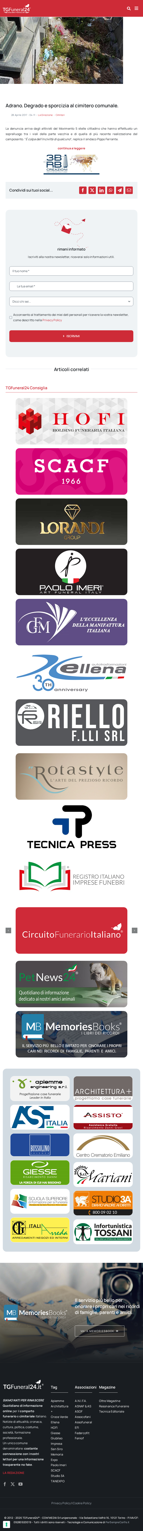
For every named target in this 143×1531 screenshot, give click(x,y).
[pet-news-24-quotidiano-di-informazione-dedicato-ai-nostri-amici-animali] (71, 962)
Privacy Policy (52, 320)
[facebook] (5, 1484)
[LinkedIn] (101, 190)
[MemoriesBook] (35, 1312)
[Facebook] (83, 190)
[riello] (71, 701)
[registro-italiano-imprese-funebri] (71, 855)
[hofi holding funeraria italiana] (71, 399)
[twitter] (13, 1484)
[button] (8, 930)
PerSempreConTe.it (118, 1522)
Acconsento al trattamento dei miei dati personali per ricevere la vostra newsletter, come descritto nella (70, 317)
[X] (92, 190)
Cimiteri (60, 115)
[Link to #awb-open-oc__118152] (129, 8)
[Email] (129, 190)
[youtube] (20, 1484)
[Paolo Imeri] (71, 550)
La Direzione (45, 115)
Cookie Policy (82, 1503)
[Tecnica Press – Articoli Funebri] (71, 805)
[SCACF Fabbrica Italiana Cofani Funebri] (71, 450)
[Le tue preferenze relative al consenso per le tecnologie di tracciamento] (6, 1524)
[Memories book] (107, 1312)
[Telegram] (119, 190)
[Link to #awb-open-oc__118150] (136, 8)
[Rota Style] (71, 755)
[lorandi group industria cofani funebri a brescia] (71, 500)
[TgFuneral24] (17, 5)
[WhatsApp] (110, 190)
